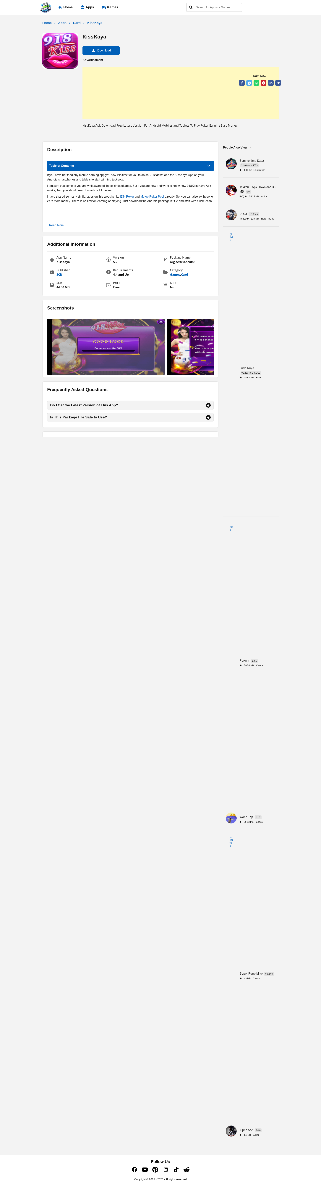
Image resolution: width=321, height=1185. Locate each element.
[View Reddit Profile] (186, 1171)
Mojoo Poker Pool (152, 196)
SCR (59, 275)
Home (68, 7)
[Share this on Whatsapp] (256, 83)
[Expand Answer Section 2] (208, 417)
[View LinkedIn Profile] (166, 1171)
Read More (56, 225)
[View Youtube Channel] (145, 1171)
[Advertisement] (180, 93)
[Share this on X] (249, 83)
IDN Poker (127, 196)
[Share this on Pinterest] (263, 83)
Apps (90, 7)
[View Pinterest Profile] (155, 1171)
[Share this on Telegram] (278, 83)
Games (112, 7)
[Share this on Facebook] (242, 83)
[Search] (190, 7)
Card (77, 23)
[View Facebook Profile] (134, 1171)
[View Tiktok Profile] (176, 1171)
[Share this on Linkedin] (271, 83)
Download (104, 50)
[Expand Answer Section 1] (208, 405)
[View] (106, 347)
